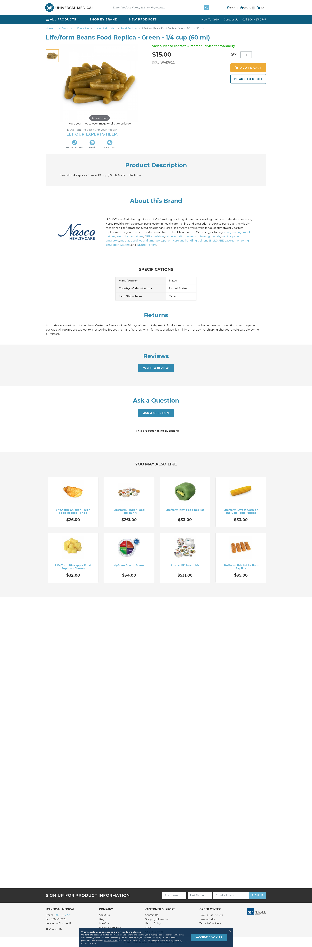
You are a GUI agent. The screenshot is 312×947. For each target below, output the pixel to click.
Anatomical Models (105, 28)
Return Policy (153, 923)
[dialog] (156, 937)
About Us (104, 915)
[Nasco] (80, 232)
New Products (143, 19)
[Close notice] (229, 931)
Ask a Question (156, 413)
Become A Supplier (110, 927)
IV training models (208, 236)
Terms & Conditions (210, 923)
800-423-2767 (63, 915)
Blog (101, 919)
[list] (156, 19)
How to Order (207, 919)
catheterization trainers (180, 236)
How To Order (210, 19)
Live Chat (104, 923)
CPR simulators (154, 236)
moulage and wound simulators (141, 240)
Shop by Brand (103, 19)
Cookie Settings (88, 943)
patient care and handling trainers (185, 240)
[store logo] (69, 7)
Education (83, 28)
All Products (65, 28)
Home (50, 28)
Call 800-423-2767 (254, 19)
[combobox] (160, 7)
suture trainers (146, 244)
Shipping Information (157, 919)
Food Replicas (129, 28)
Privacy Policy (110, 940)
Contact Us (231, 19)
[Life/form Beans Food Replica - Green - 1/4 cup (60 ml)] (52, 56)
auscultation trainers (130, 236)
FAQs (148, 927)
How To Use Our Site (211, 915)
